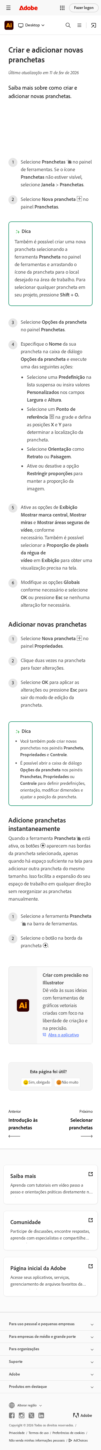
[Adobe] (28, 7)
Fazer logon (84, 7)
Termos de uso (39, 1433)
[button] (62, 7)
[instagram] (21, 1415)
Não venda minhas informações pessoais (37, 1440)
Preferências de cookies (68, 1433)
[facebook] (12, 1415)
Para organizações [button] (24, 1349)
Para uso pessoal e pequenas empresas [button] (42, 1324)
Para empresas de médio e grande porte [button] (42, 1336)
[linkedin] (41, 1415)
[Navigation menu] (8, 7)
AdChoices (81, 1440)
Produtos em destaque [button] (28, 1386)
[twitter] (31, 1415)
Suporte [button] (15, 1361)
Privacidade (17, 1433)
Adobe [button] (14, 1374)
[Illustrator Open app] (94, 25)
